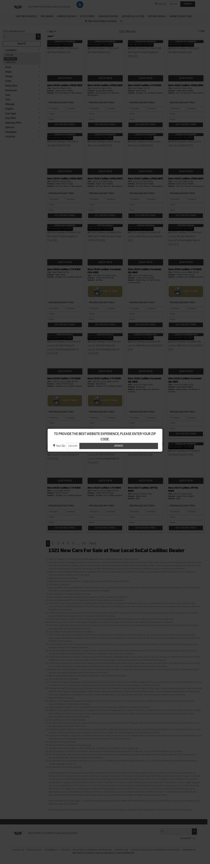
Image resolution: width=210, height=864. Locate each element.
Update (118, 446)
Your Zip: (60, 446)
